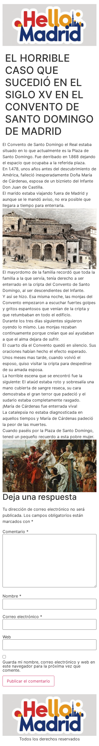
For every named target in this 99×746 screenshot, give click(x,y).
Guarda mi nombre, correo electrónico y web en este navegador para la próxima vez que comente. (49, 666)
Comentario (15, 531)
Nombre (12, 596)
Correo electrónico (22, 617)
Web (7, 637)
